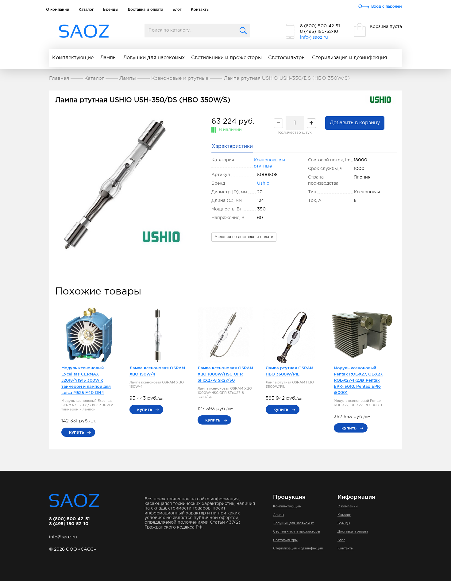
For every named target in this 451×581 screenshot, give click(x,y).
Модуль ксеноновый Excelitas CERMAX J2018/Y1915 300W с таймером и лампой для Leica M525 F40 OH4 (86, 380)
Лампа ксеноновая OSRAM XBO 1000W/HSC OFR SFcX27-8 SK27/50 (225, 374)
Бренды (110, 9)
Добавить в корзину (355, 123)
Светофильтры (287, 58)
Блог (177, 9)
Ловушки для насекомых (154, 58)
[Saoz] (84, 31)
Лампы (108, 58)
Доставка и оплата (145, 9)
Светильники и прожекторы (226, 58)
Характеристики (232, 146)
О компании (57, 9)
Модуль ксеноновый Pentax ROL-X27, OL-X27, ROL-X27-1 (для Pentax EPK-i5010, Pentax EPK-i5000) (358, 380)
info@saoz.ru (314, 37)
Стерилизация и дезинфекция (349, 58)
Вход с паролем (386, 6)
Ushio (263, 183)
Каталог (86, 9)
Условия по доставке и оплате (244, 237)
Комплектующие (73, 58)
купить (76, 432)
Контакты (200, 9)
